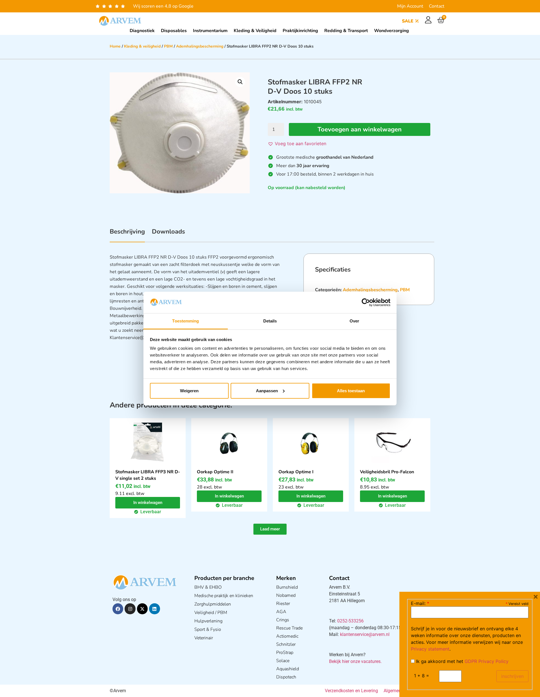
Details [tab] (270, 321)
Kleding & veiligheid (142, 46)
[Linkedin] (154, 608)
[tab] (127, 234)
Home (115, 46)
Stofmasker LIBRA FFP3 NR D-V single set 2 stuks (147, 475)
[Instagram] (130, 608)
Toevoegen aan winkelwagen (360, 129)
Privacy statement (430, 649)
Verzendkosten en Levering (351, 690)
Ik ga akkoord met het (461, 661)
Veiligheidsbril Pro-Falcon (387, 472)
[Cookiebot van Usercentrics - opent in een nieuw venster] (365, 302)
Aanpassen (267, 390)
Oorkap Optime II (215, 472)
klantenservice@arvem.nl (365, 634)
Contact (436, 6)
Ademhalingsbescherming (199, 46)
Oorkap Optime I (296, 472)
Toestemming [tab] (185, 321)
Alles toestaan (351, 390)
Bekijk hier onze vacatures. (355, 661)
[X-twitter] (142, 608)
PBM (168, 46)
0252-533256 (350, 621)
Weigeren (189, 390)
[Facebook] (117, 608)
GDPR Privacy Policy (486, 661)
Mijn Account (410, 6)
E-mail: (420, 603)
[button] (240, 82)
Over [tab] (354, 321)
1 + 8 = (421, 675)
